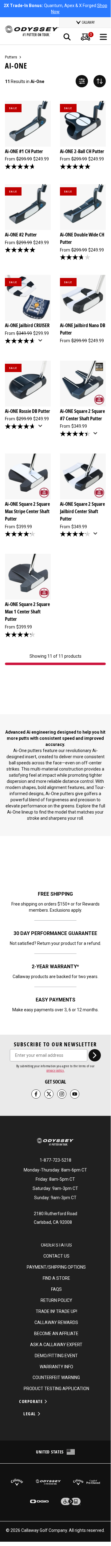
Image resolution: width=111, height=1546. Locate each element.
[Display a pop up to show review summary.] (41, 342)
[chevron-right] (95, 1055)
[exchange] (99, 81)
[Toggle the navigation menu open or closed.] (103, 37)
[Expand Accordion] (46, 1401)
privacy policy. (55, 1070)
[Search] (67, 37)
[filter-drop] (82, 81)
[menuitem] (85, 37)
